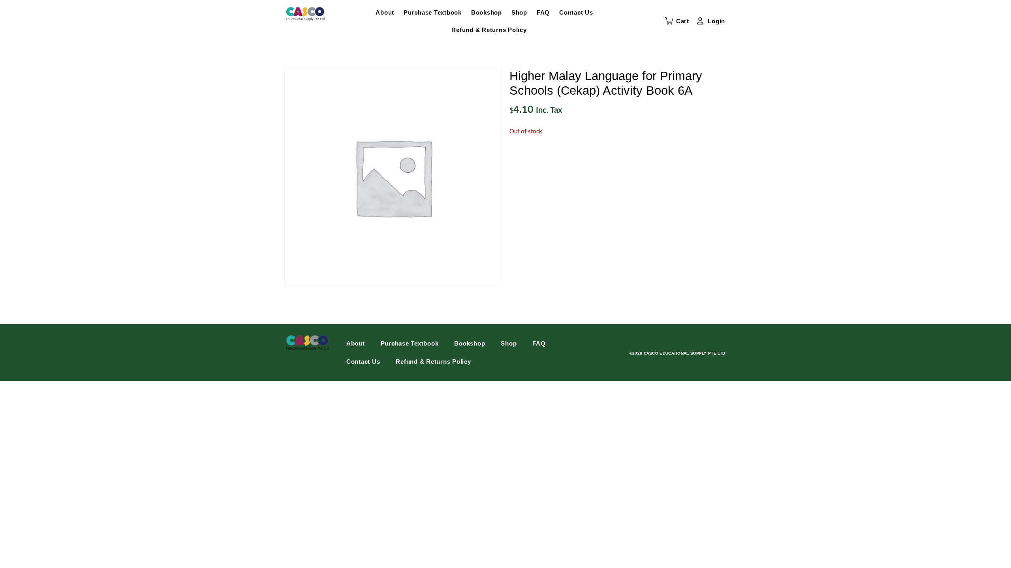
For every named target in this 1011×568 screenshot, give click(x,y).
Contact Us (576, 12)
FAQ (543, 12)
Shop (519, 12)
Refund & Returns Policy (488, 29)
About (385, 12)
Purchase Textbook (433, 12)
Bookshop (486, 12)
